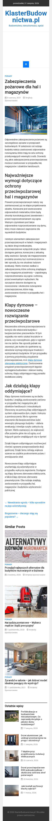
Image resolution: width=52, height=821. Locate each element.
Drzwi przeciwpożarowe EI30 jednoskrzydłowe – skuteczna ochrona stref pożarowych (33, 771)
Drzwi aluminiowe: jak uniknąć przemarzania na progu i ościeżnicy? (33, 738)
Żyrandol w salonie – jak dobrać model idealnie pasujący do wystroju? (26, 682)
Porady (8, 76)
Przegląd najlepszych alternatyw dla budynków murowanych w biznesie (24, 569)
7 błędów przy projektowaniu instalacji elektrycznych (33, 754)
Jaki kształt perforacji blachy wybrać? (32, 787)
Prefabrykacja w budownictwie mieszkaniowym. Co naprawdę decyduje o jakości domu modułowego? (31, 718)
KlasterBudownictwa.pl (26, 16)
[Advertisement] (26, 46)
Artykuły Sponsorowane (35, 575)
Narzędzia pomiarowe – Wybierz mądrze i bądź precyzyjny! (23, 624)
